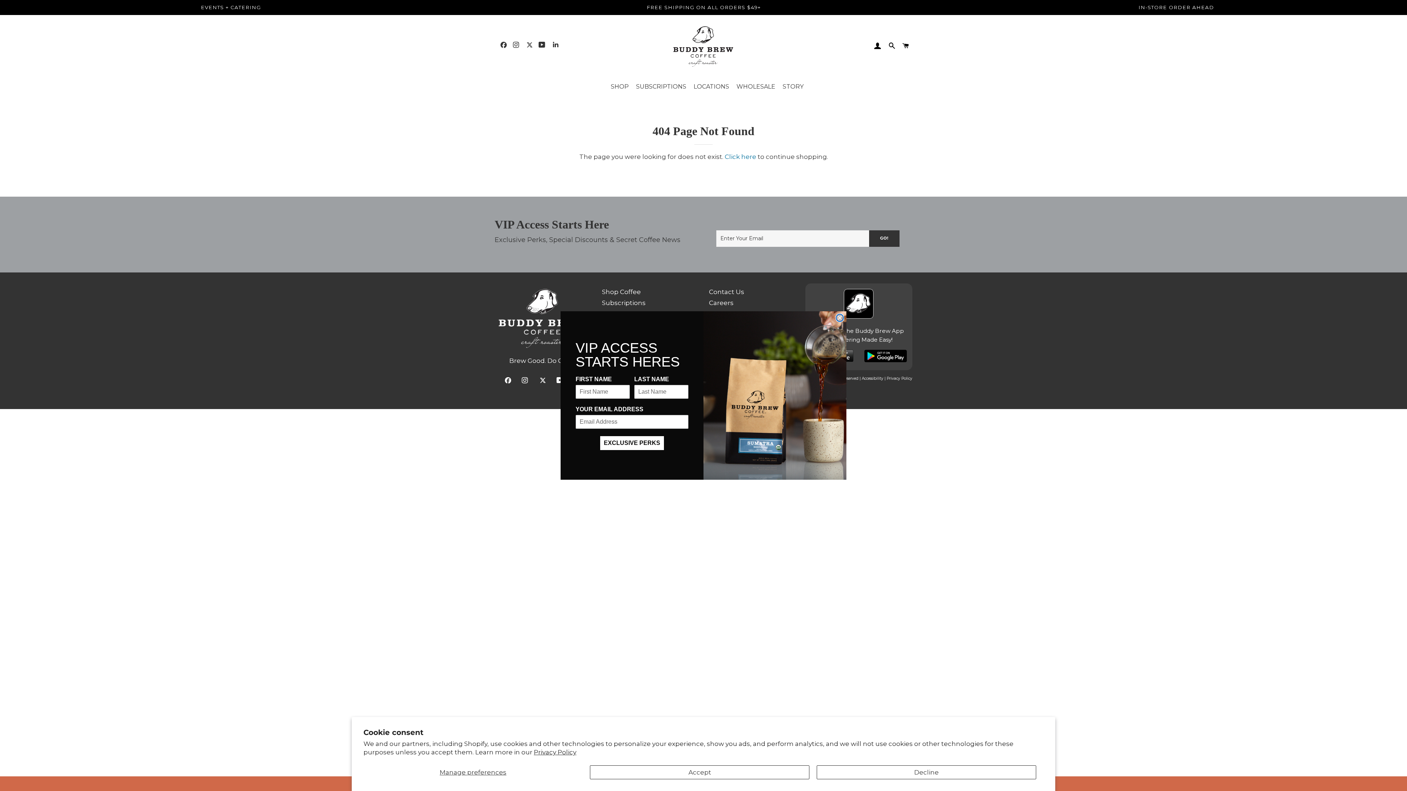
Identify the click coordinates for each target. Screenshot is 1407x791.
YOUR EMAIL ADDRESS (609, 409)
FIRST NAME (594, 379)
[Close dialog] (839, 318)
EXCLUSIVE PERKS (632, 443)
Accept (699, 772)
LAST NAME (651, 379)
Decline (926, 772)
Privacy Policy (555, 752)
